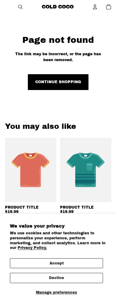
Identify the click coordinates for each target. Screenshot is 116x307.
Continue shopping (58, 82)
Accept (56, 263)
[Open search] (20, 7)
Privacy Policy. (32, 248)
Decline (56, 278)
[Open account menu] (95, 7)
